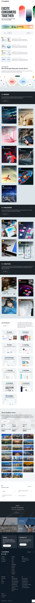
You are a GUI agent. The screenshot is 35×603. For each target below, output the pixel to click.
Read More (7, 545)
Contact (23, 544)
